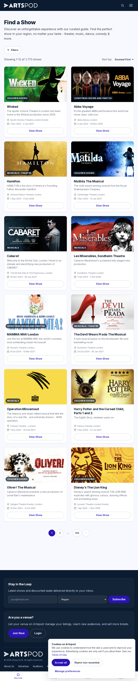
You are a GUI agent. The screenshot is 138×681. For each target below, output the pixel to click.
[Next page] (86, 533)
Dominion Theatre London (90, 347)
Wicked (12, 106)
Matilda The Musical (89, 181)
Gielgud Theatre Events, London (26, 504)
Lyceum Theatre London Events (93, 504)
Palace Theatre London (88, 426)
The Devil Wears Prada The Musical (100, 334)
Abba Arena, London (87, 120)
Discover (18, 678)
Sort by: (107, 59)
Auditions (38, 666)
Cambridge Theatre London (91, 194)
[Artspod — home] (21, 5)
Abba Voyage (83, 106)
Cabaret (13, 256)
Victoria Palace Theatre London (25, 194)
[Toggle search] (122, 5)
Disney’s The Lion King (90, 487)
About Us (9, 666)
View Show (35, 130)
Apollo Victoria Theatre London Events (29, 120)
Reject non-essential (87, 662)
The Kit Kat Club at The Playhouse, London (31, 273)
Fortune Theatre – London (23, 426)
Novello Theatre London (22, 347)
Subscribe (119, 599)
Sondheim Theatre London (90, 273)
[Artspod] (23, 654)
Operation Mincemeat (23, 409)
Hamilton (13, 181)
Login (38, 633)
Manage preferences (67, 671)
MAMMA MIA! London (23, 334)
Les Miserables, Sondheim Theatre (99, 256)
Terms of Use (59, 654)
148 (77, 532)
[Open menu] (131, 5)
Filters (14, 50)
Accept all (61, 662)
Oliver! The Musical (21, 487)
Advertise (23, 666)
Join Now (18, 633)
